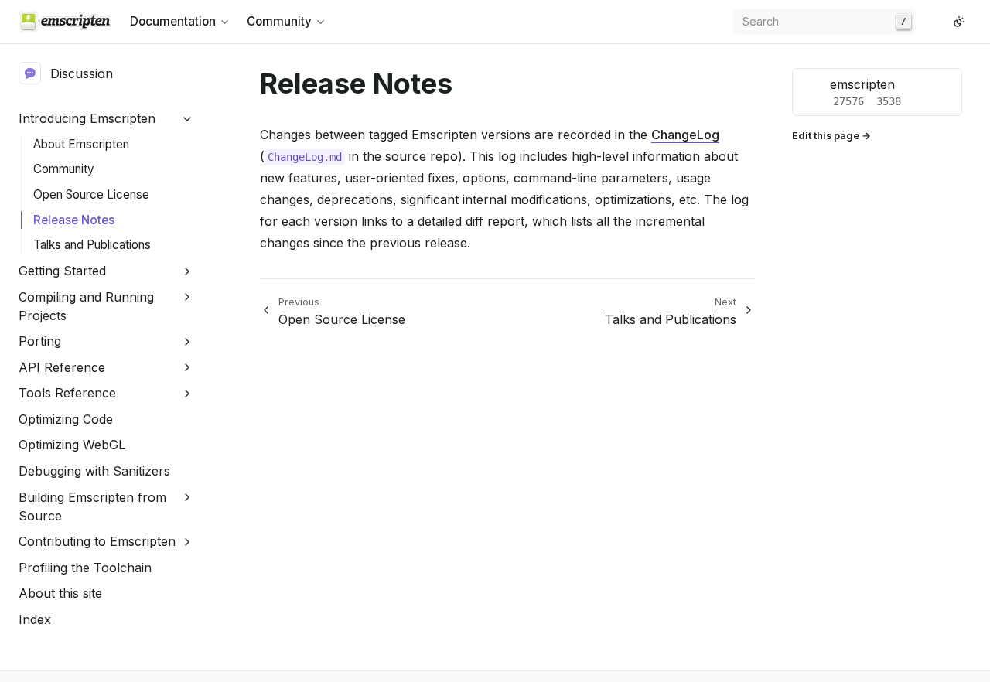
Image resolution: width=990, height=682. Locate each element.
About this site (60, 593)
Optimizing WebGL (72, 444)
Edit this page (825, 136)
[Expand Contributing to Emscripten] (187, 541)
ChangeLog (685, 134)
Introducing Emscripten (87, 118)
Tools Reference (67, 393)
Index (35, 619)
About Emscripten (81, 144)
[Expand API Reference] (187, 367)
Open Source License (91, 194)
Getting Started (62, 270)
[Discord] (940, 21)
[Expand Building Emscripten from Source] (187, 497)
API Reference (62, 367)
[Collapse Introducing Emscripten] (187, 118)
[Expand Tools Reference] (187, 393)
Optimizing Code (66, 419)
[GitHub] (928, 21)
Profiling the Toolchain (85, 567)
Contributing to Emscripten (97, 541)
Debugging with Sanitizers (94, 471)
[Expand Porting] (187, 341)
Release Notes (73, 220)
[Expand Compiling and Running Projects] (187, 297)
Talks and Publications (92, 244)
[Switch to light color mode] (959, 21)
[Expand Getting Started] (187, 271)
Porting (40, 341)
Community (63, 169)
